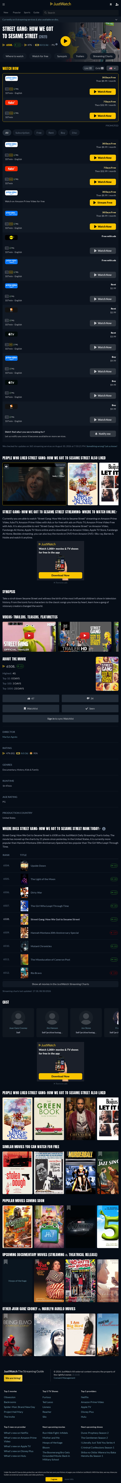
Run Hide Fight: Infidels (55, 1432)
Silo (44, 1416)
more (37, 498)
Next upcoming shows (92, 1427)
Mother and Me (51, 1437)
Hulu (83, 1416)
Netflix (85, 1397)
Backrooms (10, 1401)
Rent (51, 132)
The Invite (9, 1416)
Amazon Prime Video (92, 1401)
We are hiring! (13, 1378)
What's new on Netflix (16, 1432)
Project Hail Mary (13, 1411)
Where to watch (14, 56)
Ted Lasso (48, 1401)
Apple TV (86, 1406)
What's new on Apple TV (17, 1446)
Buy (63, 132)
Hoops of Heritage (52, 1442)
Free (39, 132)
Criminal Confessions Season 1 (97, 1447)
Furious (47, 1397)
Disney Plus (87, 1411)
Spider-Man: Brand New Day (19, 1406)
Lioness (47, 1406)
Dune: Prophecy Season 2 (95, 1432)
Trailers (80, 56)
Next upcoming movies (54, 1427)
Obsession (9, 1397)
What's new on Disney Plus (18, 1451)
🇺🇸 (110, 68)
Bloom (46, 1447)
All (7, 132)
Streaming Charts (103, 56)
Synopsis (62, 56)
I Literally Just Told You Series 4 (98, 1442)
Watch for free (40, 56)
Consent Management (64, 1377)
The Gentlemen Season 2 (94, 1437)
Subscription (22, 132)
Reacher (47, 1411)
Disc (74, 132)
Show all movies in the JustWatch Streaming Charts (60, 983)
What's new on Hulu (15, 1455)
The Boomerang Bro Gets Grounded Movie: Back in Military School (56, 1456)
